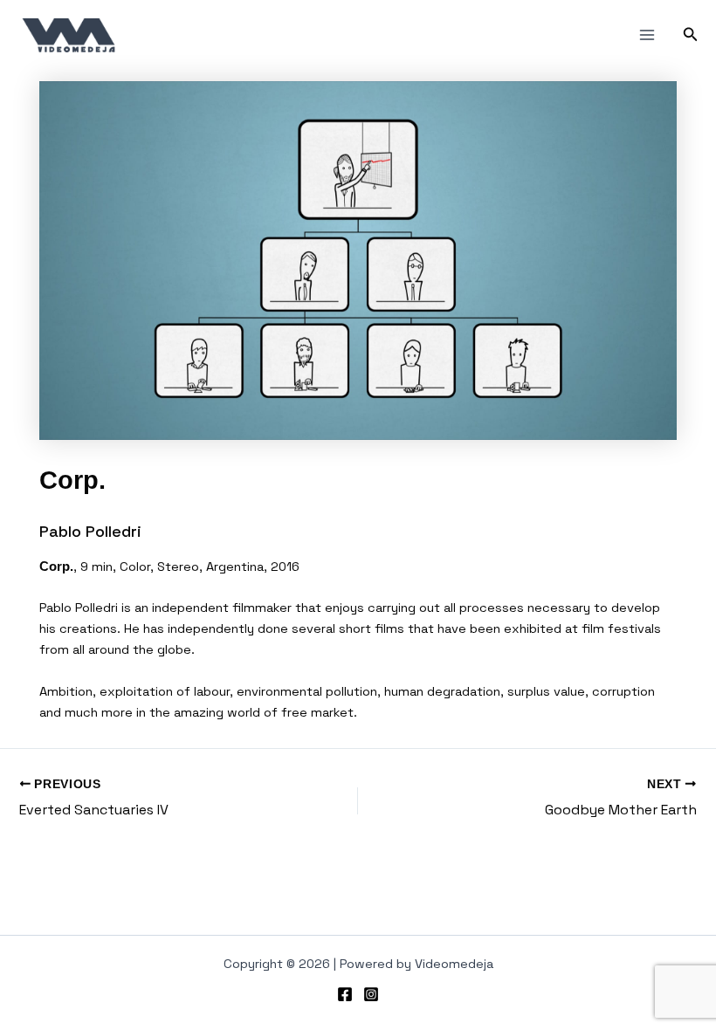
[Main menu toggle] (647, 35)
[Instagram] (371, 994)
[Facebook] (345, 994)
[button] (691, 35)
